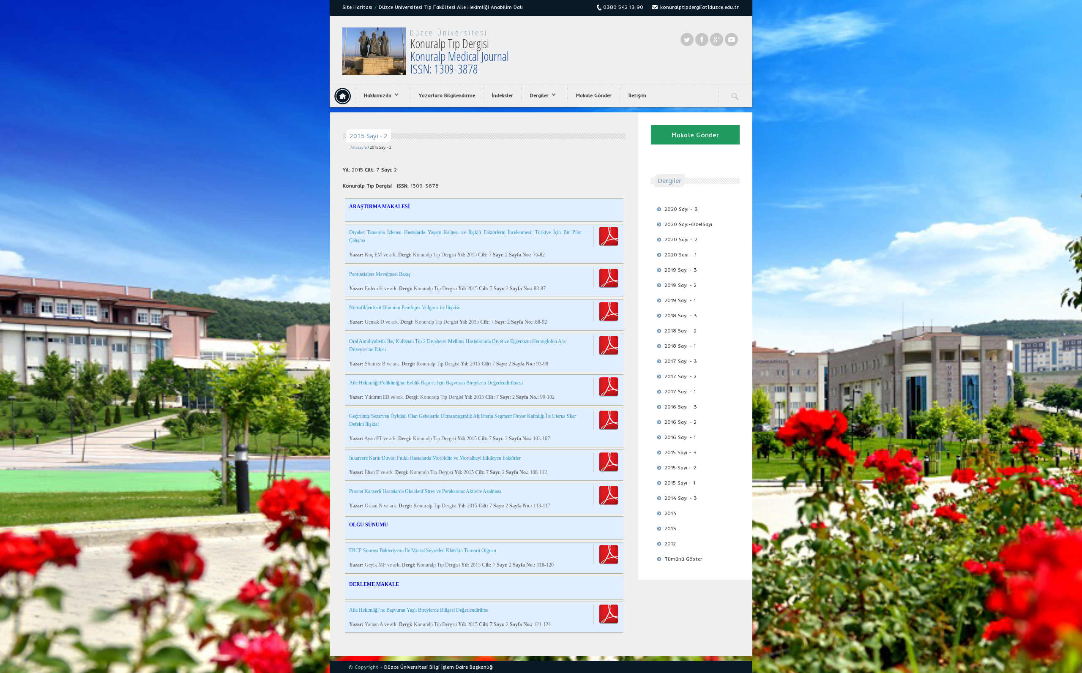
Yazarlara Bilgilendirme (447, 95)
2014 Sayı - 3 (680, 498)
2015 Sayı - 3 (680, 452)
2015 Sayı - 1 (679, 483)
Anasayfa (358, 147)
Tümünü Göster (683, 559)
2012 (670, 543)
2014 (670, 513)
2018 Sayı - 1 (680, 346)
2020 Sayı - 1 (680, 254)
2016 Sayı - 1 (680, 437)
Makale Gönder (594, 95)
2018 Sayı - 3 (680, 315)
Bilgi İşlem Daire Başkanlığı (461, 667)
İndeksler (502, 95)
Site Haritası (357, 7)
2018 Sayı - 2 (680, 330)
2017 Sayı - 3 (680, 361)
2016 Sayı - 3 (680, 406)
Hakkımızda (373, 95)
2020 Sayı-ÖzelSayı (688, 224)
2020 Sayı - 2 (680, 239)
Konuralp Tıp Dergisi (459, 56)
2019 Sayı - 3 (680, 270)
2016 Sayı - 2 (680, 422)
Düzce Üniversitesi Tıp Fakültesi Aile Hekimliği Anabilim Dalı (451, 7)
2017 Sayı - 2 (680, 376)
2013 (670, 528)
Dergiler (535, 95)
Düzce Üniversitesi (449, 32)
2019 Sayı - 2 (680, 285)
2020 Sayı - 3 (681, 209)
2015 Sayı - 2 (680, 467)
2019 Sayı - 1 (680, 300)
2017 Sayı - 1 (680, 391)
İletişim (637, 95)
